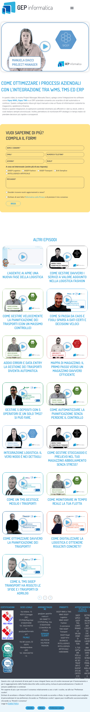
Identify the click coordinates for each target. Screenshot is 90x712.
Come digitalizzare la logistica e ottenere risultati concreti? (67, 542)
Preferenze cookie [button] (56, 708)
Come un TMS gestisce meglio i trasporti (23, 501)
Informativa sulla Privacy (35, 197)
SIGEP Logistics (14, 171)
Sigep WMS (12, 100)
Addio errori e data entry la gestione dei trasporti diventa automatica (23, 367)
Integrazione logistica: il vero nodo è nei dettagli (23, 454)
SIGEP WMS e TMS (63, 612)
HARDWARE (63, 652)
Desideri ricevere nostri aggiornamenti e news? (26, 192)
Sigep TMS (22, 100)
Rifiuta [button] (41, 708)
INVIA (13, 203)
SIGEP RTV (65, 638)
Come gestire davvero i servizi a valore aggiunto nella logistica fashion (67, 277)
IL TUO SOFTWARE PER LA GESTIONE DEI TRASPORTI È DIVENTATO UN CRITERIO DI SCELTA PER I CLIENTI (78, 667)
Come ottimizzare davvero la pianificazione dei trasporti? (23, 542)
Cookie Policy (13, 704)
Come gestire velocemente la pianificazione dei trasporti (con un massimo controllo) (23, 322)
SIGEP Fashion (30, 171)
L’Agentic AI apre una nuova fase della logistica (23, 275)
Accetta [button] (30, 708)
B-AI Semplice (61, 171)
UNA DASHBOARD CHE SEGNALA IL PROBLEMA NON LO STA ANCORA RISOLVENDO (87, 664)
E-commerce (65, 626)
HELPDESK (45, 640)
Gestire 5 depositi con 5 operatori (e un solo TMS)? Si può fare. (22, 414)
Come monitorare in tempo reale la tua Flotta (67, 501)
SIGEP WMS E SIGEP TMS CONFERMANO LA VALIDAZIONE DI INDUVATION (78, 629)
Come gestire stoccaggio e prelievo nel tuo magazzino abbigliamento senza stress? (67, 458)
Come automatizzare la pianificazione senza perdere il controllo (67, 414)
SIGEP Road (64, 635)
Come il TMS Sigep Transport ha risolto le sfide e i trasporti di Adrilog (23, 587)
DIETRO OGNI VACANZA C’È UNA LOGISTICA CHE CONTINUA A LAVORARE (87, 629)
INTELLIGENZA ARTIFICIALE (19, 174)
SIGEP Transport (46, 171)
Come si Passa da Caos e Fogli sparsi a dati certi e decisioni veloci (67, 320)
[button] (72, 8)
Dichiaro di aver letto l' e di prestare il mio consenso (38, 197)
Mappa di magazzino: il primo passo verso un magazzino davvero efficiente (67, 369)
